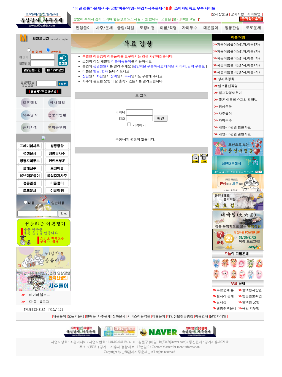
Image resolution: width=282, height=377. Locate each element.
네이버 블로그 (37, 295)
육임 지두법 (250, 308)
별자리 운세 (225, 296)
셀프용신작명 (228, 86)
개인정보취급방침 (180, 316)
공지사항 (238, 14)
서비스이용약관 (138, 316)
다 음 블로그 (37, 302)
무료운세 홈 (225, 290)
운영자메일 (218, 316)
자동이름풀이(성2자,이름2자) (238, 72)
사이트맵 (254, 14)
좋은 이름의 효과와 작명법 (237, 100)
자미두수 (225, 120)
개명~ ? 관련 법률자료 (234, 127)
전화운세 (119, 316)
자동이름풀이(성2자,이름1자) (238, 65)
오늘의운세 (76, 316)
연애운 (91, 316)
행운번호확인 (252, 296)
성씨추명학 (225, 79)
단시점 (221, 302)
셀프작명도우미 (230, 93)
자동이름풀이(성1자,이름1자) (238, 44)
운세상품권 (220, 14)
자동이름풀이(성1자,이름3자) (238, 58)
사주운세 (104, 316)
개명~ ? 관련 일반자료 (234, 134)
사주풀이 (225, 113)
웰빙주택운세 (226, 308)
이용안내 (201, 316)
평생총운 (225, 106)
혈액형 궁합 (250, 302)
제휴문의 (158, 316)
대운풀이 (59, 316)
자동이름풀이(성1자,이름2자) (238, 51)
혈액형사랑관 (252, 290)
